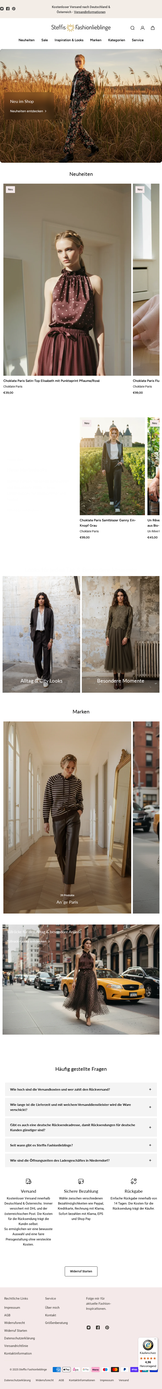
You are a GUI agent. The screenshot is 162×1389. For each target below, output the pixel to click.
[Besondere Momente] (120, 634)
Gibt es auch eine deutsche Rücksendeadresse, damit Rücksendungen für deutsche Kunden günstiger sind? (72, 1127)
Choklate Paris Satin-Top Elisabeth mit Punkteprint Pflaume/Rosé (51, 381)
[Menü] (155, 1340)
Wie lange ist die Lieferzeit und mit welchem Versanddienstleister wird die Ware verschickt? (70, 1107)
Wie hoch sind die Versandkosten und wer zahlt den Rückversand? (60, 1089)
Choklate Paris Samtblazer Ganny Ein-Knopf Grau (108, 522)
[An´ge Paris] (67, 817)
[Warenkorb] (153, 28)
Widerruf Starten (81, 1271)
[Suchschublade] (132, 28)
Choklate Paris (12, 386)
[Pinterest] (14, 9)
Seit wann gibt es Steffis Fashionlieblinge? (41, 1145)
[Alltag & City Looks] (41, 634)
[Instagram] (88, 1327)
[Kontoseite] (143, 28)
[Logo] (81, 27)
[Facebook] (8, 9)
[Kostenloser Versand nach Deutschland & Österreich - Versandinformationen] (81, 9)
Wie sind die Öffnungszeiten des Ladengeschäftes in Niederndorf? (59, 1160)
